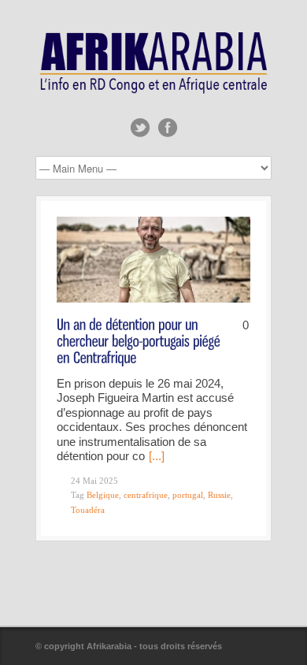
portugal (187, 495)
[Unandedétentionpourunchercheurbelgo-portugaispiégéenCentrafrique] (140, 340)
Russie (219, 495)
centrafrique (146, 495)
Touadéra (88, 510)
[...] (157, 456)
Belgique (103, 495)
